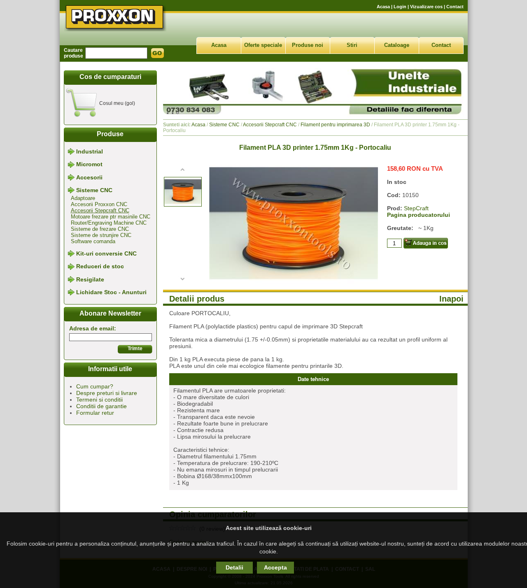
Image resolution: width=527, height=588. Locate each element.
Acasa (383, 6)
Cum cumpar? (94, 386)
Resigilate (90, 279)
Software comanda (93, 241)
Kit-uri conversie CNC (106, 253)
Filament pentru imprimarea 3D (335, 125)
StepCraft (416, 208)
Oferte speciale (263, 45)
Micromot (89, 164)
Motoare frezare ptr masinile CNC (110, 217)
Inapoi (451, 298)
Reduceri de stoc (100, 266)
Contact (455, 6)
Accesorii (89, 177)
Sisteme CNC (94, 190)
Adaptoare (83, 198)
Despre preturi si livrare (106, 393)
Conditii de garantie (101, 406)
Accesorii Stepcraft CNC (100, 210)
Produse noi (307, 45)
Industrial (89, 151)
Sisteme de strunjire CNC (101, 235)
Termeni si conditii (99, 399)
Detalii (234, 567)
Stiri (352, 45)
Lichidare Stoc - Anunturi (111, 292)
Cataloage (396, 45)
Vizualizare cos (426, 6)
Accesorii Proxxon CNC (99, 204)
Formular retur (95, 412)
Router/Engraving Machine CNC (109, 223)
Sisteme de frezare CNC (100, 229)
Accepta (275, 567)
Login (400, 6)
